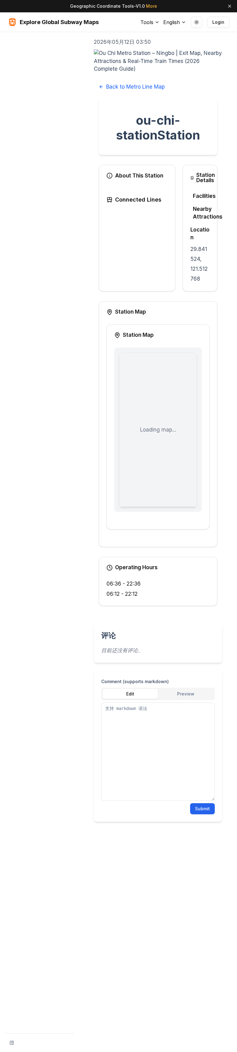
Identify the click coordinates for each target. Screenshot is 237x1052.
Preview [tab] (185, 693)
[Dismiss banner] (230, 6)
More (151, 6)
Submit (202, 808)
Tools (146, 22)
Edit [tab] (130, 693)
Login (218, 22)
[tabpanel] (158, 752)
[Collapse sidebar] (11, 1042)
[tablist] (158, 694)
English (171, 22)
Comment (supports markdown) (135, 681)
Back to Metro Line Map (135, 87)
